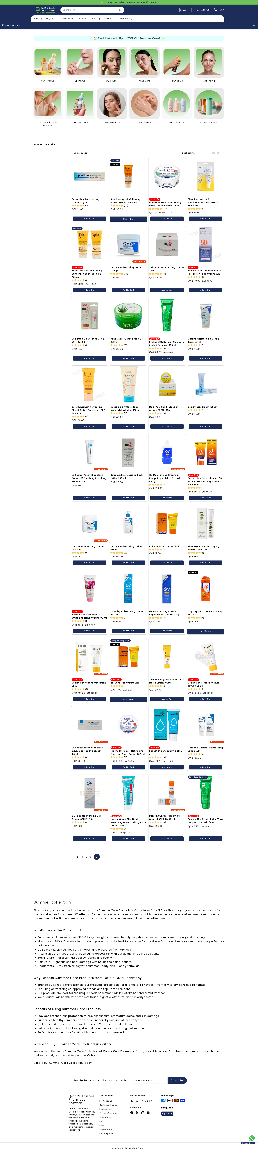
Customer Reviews (109, 1105)
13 (90, 856)
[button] (78, 205)
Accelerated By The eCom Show (127, 1148)
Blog (101, 1125)
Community (105, 1129)
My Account (105, 1101)
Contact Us (105, 1117)
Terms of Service (108, 1113)
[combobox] (92, 10)
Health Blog (126, 18)
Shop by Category (44, 18)
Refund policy (106, 1133)
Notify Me (128, 219)
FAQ (101, 1121)
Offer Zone (68, 18)
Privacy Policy (106, 1109)
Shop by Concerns (102, 18)
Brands (82, 18)
